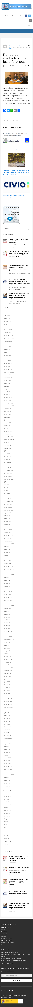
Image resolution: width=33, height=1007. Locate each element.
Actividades (7, 796)
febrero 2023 (8, 431)
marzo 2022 (7, 462)
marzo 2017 (7, 622)
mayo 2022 (7, 456)
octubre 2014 (8, 704)
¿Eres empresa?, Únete (17, 15)
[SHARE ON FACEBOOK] (7, 120)
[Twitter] (29, 16)
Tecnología (7, 841)
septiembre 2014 (9, 707)
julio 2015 (6, 679)
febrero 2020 (8, 529)
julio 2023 (7, 417)
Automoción (8, 804)
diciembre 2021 (8, 470)
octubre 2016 (8, 636)
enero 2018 (7, 594)
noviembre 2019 (8, 538)
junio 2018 (7, 580)
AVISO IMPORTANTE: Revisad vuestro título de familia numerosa (18, 240)
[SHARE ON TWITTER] (4, 120)
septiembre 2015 (9, 673)
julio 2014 (6, 713)
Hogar (6, 819)
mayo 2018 (7, 583)
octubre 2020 (8, 507)
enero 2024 (7, 400)
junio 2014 (7, 715)
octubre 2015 (8, 670)
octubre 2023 (8, 408)
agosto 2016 (7, 642)
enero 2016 (7, 662)
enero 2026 (7, 332)
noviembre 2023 (9, 406)
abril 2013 (7, 755)
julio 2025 (7, 349)
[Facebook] (26, 16)
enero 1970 (7, 786)
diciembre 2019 (8, 535)
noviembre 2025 (9, 338)
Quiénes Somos (5, 927)
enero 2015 (7, 696)
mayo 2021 (7, 487)
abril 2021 (7, 490)
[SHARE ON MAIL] (16, 120)
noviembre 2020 (9, 504)
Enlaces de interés (6, 938)
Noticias (11, 48)
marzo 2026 (7, 327)
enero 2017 (7, 628)
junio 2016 (7, 648)
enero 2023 (7, 434)
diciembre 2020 (8, 501)
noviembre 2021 (8, 473)
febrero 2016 (8, 659)
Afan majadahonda (14, 46)
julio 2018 (7, 577)
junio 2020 (7, 518)
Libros (6, 821)
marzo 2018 (7, 589)
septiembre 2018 (9, 575)
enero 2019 (7, 563)
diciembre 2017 (8, 597)
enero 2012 (7, 783)
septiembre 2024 (9, 377)
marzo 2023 (7, 428)
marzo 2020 (7, 527)
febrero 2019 (8, 560)
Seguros (6, 838)
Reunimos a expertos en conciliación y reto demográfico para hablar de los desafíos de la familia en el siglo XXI (16, 172)
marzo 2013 (7, 758)
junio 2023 (7, 420)
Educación (7, 813)
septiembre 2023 (9, 411)
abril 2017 (7, 620)
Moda (6, 824)
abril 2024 (7, 391)
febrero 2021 (7, 496)
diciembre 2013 (8, 732)
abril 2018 (7, 586)
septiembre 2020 (9, 510)
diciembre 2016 (8, 631)
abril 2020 (7, 524)
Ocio (5, 830)
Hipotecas (7, 816)
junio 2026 (7, 318)
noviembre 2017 (8, 600)
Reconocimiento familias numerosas (14, 150)
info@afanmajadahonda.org (13, 958)
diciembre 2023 (8, 403)
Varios (6, 844)
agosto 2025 (7, 346)
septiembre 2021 (9, 479)
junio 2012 (7, 780)
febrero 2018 (8, 591)
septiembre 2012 (9, 774)
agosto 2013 (7, 743)
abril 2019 (7, 555)
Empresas (4, 945)
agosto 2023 (7, 414)
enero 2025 (7, 366)
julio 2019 (6, 546)
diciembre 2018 (8, 566)
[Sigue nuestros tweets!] (12, 990)
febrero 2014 (8, 727)
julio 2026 (7, 315)
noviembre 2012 (8, 769)
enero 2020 (7, 532)
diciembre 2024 (8, 369)
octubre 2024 (8, 375)
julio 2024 (7, 383)
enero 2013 (7, 763)
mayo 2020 (7, 521)
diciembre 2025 (8, 335)
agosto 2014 (7, 710)
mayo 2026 (7, 321)
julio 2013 (6, 746)
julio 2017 (6, 611)
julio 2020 (7, 515)
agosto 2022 (7, 448)
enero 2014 (7, 729)
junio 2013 (7, 749)
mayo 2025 (7, 355)
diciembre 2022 (8, 437)
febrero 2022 (8, 465)
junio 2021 (7, 484)
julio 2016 (6, 645)
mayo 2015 (7, 684)
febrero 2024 (8, 397)
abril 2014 (7, 721)
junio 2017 (7, 614)
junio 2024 (7, 386)
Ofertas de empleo (9, 833)
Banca (6, 807)
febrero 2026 (8, 330)
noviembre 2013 (8, 735)
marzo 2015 (7, 690)
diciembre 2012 (8, 766)
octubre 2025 (8, 341)
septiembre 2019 (9, 544)
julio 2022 (7, 451)
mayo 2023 (7, 422)
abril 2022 (7, 459)
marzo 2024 (7, 394)
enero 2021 (7, 498)
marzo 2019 (7, 558)
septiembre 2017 (9, 606)
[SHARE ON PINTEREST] (13, 120)
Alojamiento (7, 802)
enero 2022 (7, 468)
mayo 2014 (7, 718)
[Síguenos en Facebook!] (9, 990)
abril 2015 (7, 687)
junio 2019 (7, 549)
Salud (6, 835)
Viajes (6, 847)
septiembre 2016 (9, 639)
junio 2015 (7, 682)
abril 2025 (7, 358)
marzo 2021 (7, 493)
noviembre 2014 (8, 701)
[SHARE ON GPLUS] (10, 120)
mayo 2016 (7, 651)
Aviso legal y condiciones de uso (10, 995)
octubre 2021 (8, 476)
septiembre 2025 (9, 344)
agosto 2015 (7, 676)
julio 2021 (6, 482)
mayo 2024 (7, 389)
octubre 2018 (8, 572)
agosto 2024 (7, 380)
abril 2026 (7, 324)
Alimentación (8, 799)
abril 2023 (7, 425)
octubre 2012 (8, 772)
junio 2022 (7, 453)
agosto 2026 (7, 313)
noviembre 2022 (9, 439)
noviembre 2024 (9, 372)
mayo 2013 (7, 752)
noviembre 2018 (9, 569)
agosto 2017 (7, 608)
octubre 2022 (8, 442)
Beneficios (7, 810)
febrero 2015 (7, 693)
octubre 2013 (8, 738)
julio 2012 (6, 777)
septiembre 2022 (9, 445)
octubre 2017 (8, 603)
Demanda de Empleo (7, 942)
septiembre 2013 (9, 741)
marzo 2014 (7, 724)
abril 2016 (7, 653)
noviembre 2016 (8, 634)
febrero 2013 (8, 760)
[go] (28, 229)
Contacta (7, 15)
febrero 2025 (8, 363)
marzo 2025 (7, 361)
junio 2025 (7, 352)
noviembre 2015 (8, 667)
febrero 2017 (7, 625)
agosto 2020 (8, 513)
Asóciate (3, 929)
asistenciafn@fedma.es (19, 960)
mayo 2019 (7, 552)
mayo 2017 (7, 617)
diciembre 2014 (8, 698)
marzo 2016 (7, 656)
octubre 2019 (8, 541)
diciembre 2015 (8, 665)
